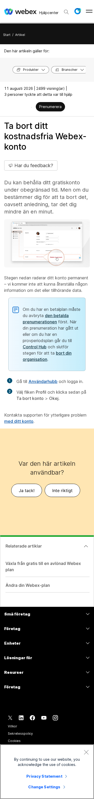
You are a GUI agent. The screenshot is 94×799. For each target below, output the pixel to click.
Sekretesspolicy (20, 733)
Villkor (12, 726)
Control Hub (34, 346)
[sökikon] (66, 12)
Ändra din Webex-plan (27, 585)
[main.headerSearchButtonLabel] (66, 10)
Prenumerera (50, 106)
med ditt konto (18, 421)
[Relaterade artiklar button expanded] (86, 546)
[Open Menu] (89, 11)
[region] (47, 771)
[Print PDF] (31, 107)
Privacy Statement (44, 776)
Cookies (14, 741)
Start (6, 35)
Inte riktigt (62, 490)
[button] (77, 11)
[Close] (86, 752)
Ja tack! (26, 490)
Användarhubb (42, 381)
